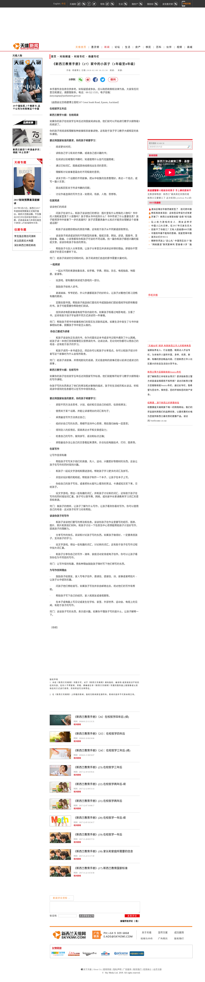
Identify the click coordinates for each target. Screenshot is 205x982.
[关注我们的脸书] (89, 4)
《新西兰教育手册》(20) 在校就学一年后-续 (100, 817)
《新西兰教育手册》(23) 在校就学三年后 (98, 767)
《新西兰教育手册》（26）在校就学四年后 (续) (101, 716)
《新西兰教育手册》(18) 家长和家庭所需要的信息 (103, 851)
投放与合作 (147, 938)
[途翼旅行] (89, 954)
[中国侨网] (105, 954)
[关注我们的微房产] (141, 4)
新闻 (107, 47)
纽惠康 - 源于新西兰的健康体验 (163, 403)
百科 (158, 47)
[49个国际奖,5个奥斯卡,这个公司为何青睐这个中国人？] (27, 102)
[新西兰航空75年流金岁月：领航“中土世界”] (27, 146)
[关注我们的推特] (94, 4)
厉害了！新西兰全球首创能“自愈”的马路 (171, 217)
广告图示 (163, 938)
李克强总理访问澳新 (25, 236)
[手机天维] (186, 4)
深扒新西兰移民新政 (25, 245)
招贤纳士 (147, 969)
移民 (148, 47)
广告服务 (127, 969)
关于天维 (146, 932)
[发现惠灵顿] (175, 4)
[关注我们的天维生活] (125, 4)
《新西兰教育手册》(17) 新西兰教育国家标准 (101, 868)
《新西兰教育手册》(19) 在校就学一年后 (98, 834)
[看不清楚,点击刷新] (86, 915)
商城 (190, 47)
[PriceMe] (121, 954)
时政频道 (65, 56)
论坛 (117, 47)
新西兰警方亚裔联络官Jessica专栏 (164, 372)
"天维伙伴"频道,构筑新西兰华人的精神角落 (169, 346)
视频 (179, 47)
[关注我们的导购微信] (156, 4)
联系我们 (179, 938)
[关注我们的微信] (84, 4)
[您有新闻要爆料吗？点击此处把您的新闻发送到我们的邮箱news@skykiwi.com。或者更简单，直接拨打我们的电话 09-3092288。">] (113, 79)
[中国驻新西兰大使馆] (136, 954)
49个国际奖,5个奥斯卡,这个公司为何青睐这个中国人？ (26, 109)
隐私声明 (117, 969)
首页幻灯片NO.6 (159, 237)
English (56, 4)
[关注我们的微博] (79, 4)
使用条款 (107, 969)
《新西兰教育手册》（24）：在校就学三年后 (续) (102, 750)
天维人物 (17, 55)
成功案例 (179, 932)
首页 (53, 56)
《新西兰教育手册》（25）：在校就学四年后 (99, 733)
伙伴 (169, 47)
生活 (127, 47)
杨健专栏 (93, 56)
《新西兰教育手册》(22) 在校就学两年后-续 (100, 784)
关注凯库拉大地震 (23, 240)
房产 (138, 47)
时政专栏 (79, 56)
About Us (97, 969)
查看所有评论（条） (130, 921)
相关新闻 (77, 724)
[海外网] (58, 954)
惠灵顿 (95, 47)
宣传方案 (163, 932)
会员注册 (157, 969)
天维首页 (80, 47)
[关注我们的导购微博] (107, 4)
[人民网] (73, 954)
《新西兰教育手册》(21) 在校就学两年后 (98, 800)
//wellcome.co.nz (158, 421)
